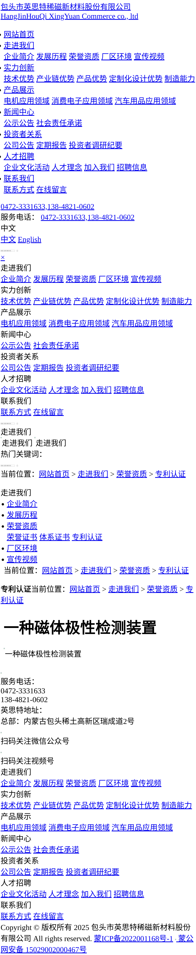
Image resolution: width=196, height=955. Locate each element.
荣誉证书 (22, 537)
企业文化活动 (27, 167)
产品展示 (19, 90)
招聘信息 (132, 167)
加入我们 (99, 167)
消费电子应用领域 (82, 101)
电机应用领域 (27, 101)
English (29, 239)
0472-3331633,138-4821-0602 (47, 206)
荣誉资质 (84, 56)
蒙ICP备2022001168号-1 (133, 938)
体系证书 (54, 537)
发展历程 (51, 56)
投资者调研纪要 (95, 145)
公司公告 (19, 145)
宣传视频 (149, 56)
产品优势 (91, 79)
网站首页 (19, 34)
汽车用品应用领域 (145, 101)
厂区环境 (116, 56)
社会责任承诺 (59, 123)
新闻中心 (19, 112)
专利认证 (170, 474)
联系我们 (19, 178)
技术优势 (19, 79)
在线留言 (51, 189)
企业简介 (19, 56)
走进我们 (19, 45)
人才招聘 (19, 156)
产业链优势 (55, 79)
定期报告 (51, 145)
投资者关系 (23, 134)
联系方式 (19, 189)
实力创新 (19, 67)
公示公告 (19, 123)
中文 (8, 239)
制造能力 (179, 79)
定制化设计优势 (136, 79)
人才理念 (67, 167)
